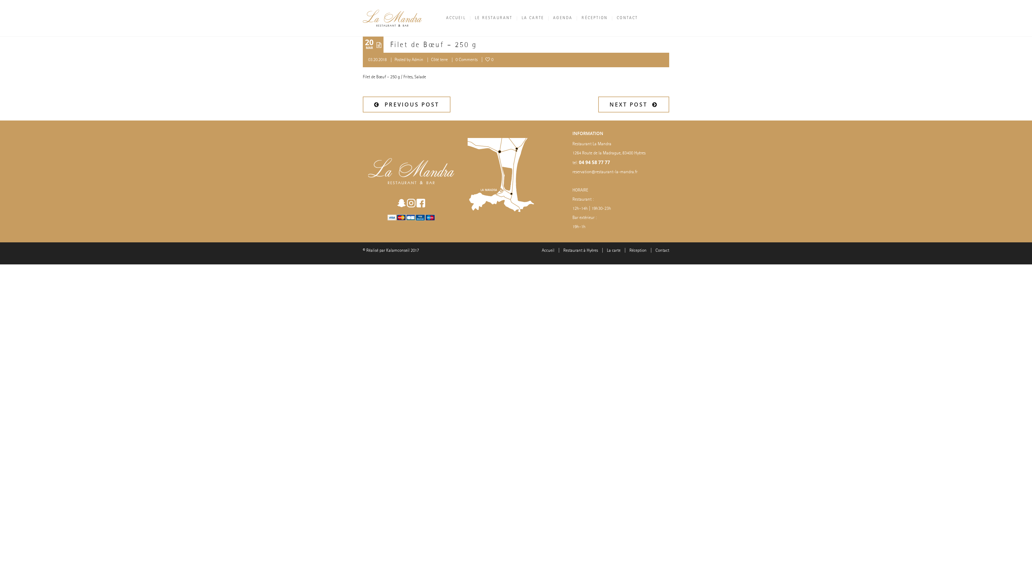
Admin (417, 60)
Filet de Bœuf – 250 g (433, 45)
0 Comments (467, 60)
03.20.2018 (377, 60)
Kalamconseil (398, 250)
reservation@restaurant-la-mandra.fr (604, 172)
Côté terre (439, 60)
